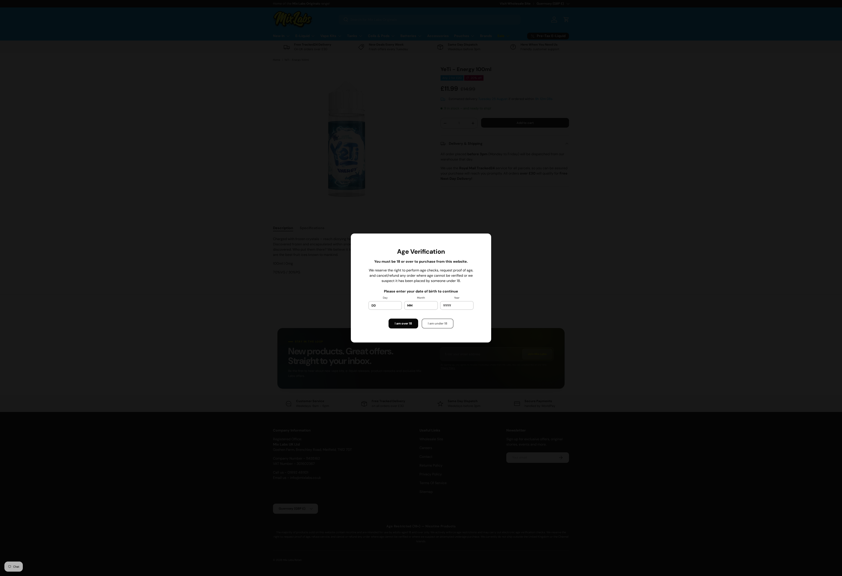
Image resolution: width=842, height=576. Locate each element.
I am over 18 (403, 323)
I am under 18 (437, 323)
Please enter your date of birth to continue (421, 291)
